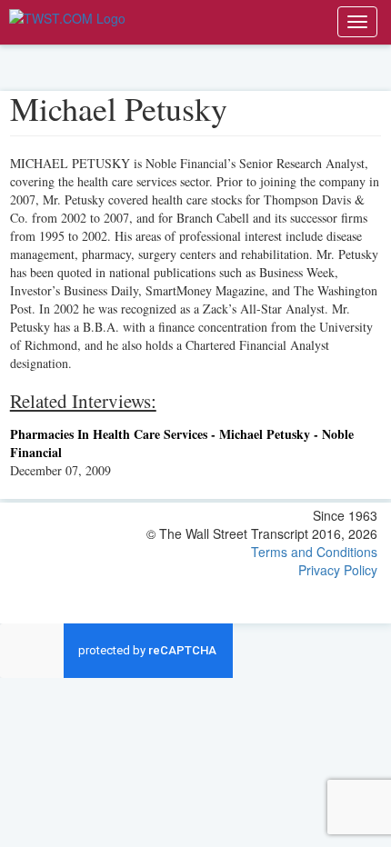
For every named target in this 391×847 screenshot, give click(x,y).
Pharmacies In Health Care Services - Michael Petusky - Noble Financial (182, 443)
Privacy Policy (337, 570)
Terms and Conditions (314, 552)
